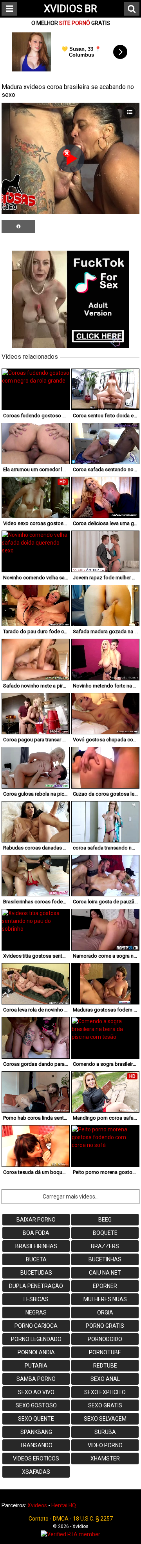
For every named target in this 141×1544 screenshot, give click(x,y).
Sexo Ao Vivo (36, 1392)
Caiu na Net (105, 1273)
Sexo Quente (36, 1419)
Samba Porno (36, 1379)
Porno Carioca (36, 1326)
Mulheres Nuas (105, 1299)
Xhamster (105, 1458)
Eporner (105, 1286)
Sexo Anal (105, 1379)
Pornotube (105, 1352)
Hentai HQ (63, 1505)
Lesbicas (36, 1299)
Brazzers (105, 1246)
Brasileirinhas (36, 1246)
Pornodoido (105, 1339)
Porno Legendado (36, 1339)
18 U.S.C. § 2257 (93, 1519)
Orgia (105, 1312)
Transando (36, 1445)
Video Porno (105, 1445)
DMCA (61, 1519)
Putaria (36, 1365)
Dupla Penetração (36, 1286)
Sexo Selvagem (105, 1419)
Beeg (105, 1219)
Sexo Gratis (105, 1405)
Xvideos (37, 1505)
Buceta (36, 1259)
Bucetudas (36, 1273)
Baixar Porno (36, 1219)
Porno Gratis (105, 1326)
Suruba (105, 1432)
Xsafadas (36, 1472)
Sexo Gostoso (36, 1405)
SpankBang (36, 1432)
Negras (36, 1312)
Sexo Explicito (105, 1392)
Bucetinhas (105, 1259)
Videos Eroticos (36, 1458)
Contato (39, 1519)
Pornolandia (36, 1352)
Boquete (105, 1233)
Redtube (105, 1365)
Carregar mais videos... (71, 1196)
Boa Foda (36, 1233)
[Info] (18, 226)
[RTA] (70, 1534)
